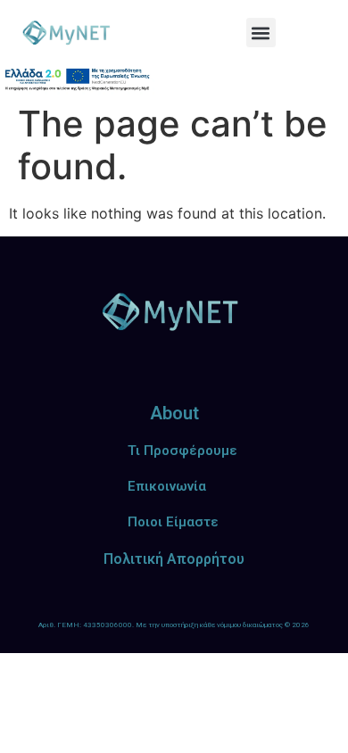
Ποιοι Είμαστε (173, 522)
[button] (261, 32)
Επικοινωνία (167, 486)
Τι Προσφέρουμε (182, 451)
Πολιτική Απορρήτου (174, 558)
